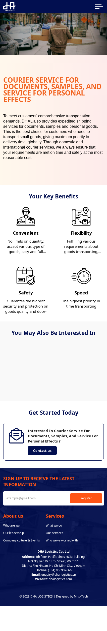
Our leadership (13, 533)
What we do (54, 525)
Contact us (42, 450)
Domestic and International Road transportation (77, 377)
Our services (54, 533)
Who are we (11, 525)
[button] (48, 391)
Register (86, 498)
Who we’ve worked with (62, 540)
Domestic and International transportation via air (26, 377)
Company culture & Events (21, 540)
